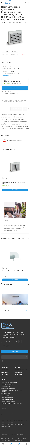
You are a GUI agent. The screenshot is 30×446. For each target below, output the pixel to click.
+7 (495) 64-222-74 (7, 332)
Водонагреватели (5, 386)
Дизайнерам (5, 372)
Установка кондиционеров (7, 412)
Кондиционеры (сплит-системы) (9, 382)
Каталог (4, 379)
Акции (3, 365)
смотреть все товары (28, 238)
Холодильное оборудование (8, 388)
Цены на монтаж (5, 410)
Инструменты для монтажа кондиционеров (11, 403)
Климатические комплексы (7, 399)
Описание (5, 108)
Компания (4, 369)
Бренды (17, 367)
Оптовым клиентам (21, 369)
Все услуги (28, 289)
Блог (16, 365)
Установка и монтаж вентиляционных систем (12, 414)
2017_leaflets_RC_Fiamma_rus (14, 140)
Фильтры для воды (5, 393)
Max (19, 341)
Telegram (6, 341)
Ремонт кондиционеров (7, 422)
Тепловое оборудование (7, 384)
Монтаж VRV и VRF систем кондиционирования (12, 424)
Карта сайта (19, 374)
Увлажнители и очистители (7, 397)
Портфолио (18, 372)
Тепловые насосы (5, 395)
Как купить (4, 367)
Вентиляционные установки (8, 401)
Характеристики (16, 108)
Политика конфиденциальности (10, 361)
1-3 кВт (28, 284)
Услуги (3, 408)
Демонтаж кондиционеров (7, 416)
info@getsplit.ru (19, 332)
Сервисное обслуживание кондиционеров (11, 418)
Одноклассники (13, 341)
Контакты (4, 374)
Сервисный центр (5, 426)
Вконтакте (2, 341)
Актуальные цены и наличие (13, 223)
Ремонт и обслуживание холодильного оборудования (14, 420)
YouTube (9, 341)
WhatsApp (16, 341)
